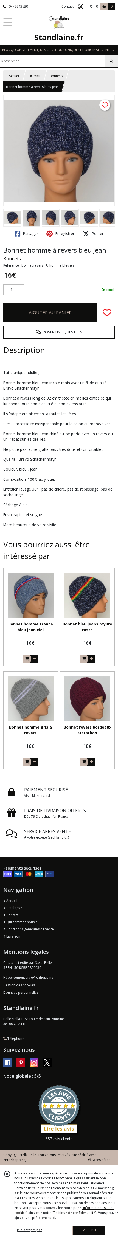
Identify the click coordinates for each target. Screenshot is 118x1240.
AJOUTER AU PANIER (50, 313)
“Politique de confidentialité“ (74, 1212)
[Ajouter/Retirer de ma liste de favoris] (107, 312)
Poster (97, 233)
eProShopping (14, 1159)
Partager (30, 233)
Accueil (14, 75)
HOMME (35, 75)
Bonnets (56, 75)
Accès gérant (101, 1159)
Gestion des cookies (19, 985)
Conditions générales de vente (29, 929)
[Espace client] (80, 6)
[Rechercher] (111, 61)
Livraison (12, 936)
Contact (67, 6)
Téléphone (15, 1038)
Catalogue (13, 907)
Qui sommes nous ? (21, 922)
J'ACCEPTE (89, 1230)
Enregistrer (64, 233)
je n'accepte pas (29, 1230)
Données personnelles (20, 992)
